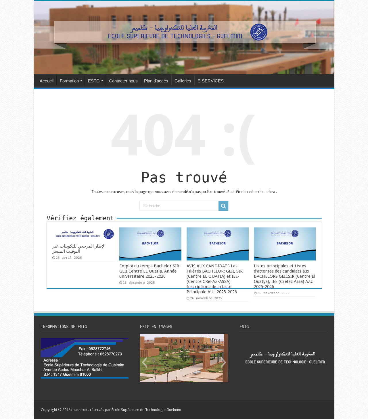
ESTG (94, 80)
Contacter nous (123, 80)
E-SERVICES (211, 80)
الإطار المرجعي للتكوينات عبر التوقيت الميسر (79, 249)
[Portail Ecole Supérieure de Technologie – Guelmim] (184, 37)
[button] (144, 362)
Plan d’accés (156, 80)
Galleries (183, 80)
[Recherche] (223, 206)
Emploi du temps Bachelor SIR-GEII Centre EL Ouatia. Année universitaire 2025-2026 (150, 271)
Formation (69, 80)
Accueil (46, 80)
